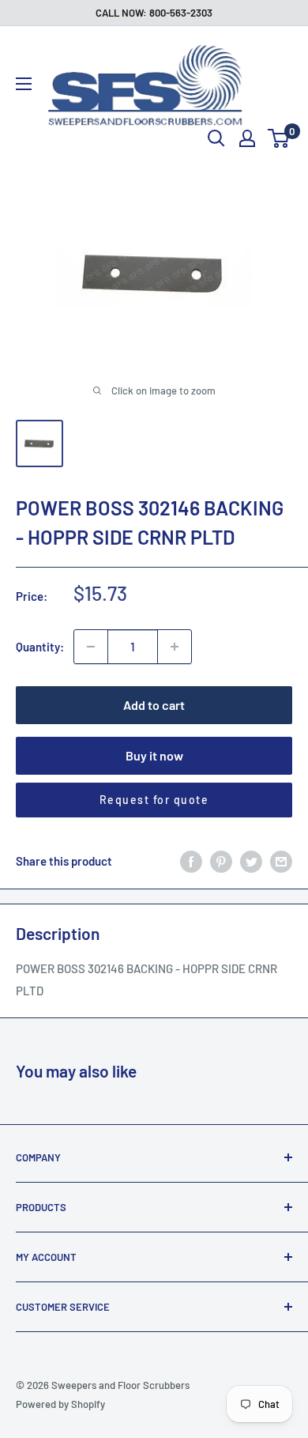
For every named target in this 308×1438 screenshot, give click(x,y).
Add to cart (154, 704)
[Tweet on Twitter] (251, 861)
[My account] (247, 138)
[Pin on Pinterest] (221, 861)
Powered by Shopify (60, 1404)
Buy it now (154, 755)
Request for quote (154, 799)
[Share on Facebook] (191, 861)
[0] (279, 138)
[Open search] (216, 138)
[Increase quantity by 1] (174, 646)
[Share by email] (281, 861)
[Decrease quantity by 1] (90, 646)
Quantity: (40, 647)
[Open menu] (24, 83)
